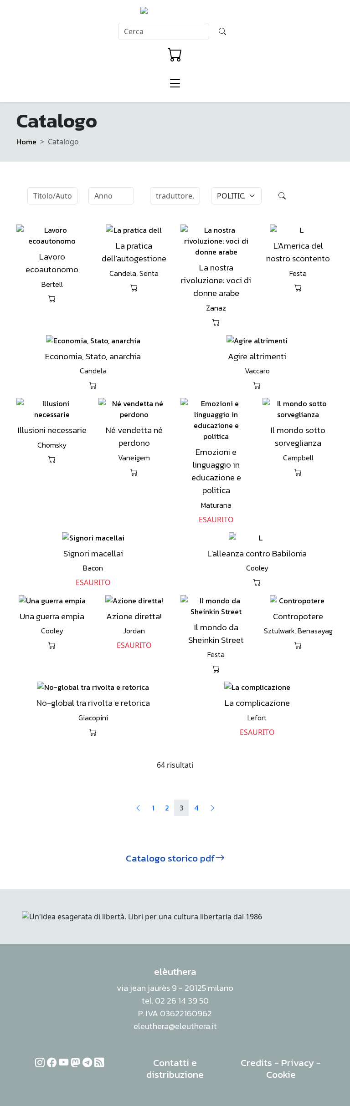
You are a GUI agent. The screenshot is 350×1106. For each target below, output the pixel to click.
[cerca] (222, 31)
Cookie (281, 1074)
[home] (175, 13)
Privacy (297, 1062)
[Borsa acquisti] (175, 54)
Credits (256, 1062)
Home (26, 141)
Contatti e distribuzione (175, 1068)
